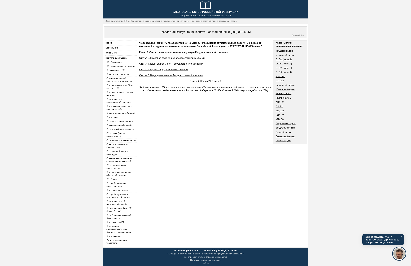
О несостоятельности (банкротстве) (116, 145)
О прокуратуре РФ (115, 222)
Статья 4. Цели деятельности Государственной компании (171, 63)
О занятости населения (117, 74)
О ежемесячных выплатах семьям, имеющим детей (119, 159)
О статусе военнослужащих (120, 121)
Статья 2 (194, 81)
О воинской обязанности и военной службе (119, 107)
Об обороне (112, 179)
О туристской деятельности (120, 129)
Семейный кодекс (285, 85)
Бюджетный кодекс (286, 123)
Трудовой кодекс (284, 50)
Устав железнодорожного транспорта (118, 241)
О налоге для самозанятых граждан (119, 93)
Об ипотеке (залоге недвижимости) (115, 134)
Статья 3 (216, 81)
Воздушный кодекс (285, 127)
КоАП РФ (280, 76)
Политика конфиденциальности (205, 260)
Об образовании (114, 62)
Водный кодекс (283, 132)
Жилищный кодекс (285, 89)
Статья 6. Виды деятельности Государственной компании (171, 75)
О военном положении (117, 190)
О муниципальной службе (119, 125)
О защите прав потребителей (120, 113)
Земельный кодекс (285, 136)
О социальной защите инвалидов (117, 152)
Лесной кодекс (283, 140)
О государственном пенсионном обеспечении (118, 100)
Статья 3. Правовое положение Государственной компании (172, 58)
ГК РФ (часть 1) (284, 59)
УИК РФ (280, 115)
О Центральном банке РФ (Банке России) (119, 209)
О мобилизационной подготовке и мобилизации (119, 79)
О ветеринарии (113, 236)
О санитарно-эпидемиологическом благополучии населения (118, 229)
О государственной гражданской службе (116, 202)
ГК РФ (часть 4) (284, 72)
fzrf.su (206, 263)
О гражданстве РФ (115, 70)
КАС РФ (280, 110)
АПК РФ (280, 102)
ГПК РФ (280, 80)
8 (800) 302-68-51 (239, 32)
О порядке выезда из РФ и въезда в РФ (119, 86)
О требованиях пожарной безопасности (118, 216)
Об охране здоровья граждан (120, 66)
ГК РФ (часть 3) (284, 68)
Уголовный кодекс (285, 55)
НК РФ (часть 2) (284, 98)
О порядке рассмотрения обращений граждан (118, 173)
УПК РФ (280, 119)
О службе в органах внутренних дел (116, 184)
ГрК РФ (279, 106)
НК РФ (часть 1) (284, 93)
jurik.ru (301, 35)
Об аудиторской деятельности (121, 140)
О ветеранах (112, 117)
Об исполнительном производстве (116, 166)
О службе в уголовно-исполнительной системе (118, 195)
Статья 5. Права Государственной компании (163, 69)
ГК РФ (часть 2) (284, 63)
